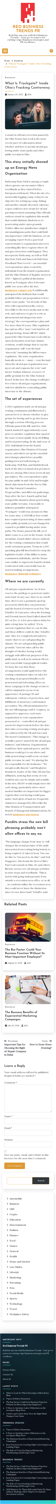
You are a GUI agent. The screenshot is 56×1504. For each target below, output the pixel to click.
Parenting (15, 1282)
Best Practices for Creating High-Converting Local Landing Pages (29, 1446)
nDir (29, 94)
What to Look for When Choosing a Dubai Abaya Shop (27, 1394)
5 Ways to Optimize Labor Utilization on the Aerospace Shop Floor (26, 1409)
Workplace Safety (19, 1314)
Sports (13, 1298)
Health (13, 1256)
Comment (10, 1082)
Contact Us (8, 1374)
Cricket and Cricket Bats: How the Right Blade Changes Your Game (26, 1415)
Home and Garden (20, 1261)
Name (8, 1116)
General (14, 1251)
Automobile (16, 1198)
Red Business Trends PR (28, 29)
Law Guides (16, 1266)
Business (10, 77)
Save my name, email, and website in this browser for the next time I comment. (26, 1156)
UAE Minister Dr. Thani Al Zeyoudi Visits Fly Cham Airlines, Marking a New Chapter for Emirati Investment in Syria (28, 1491)
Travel (13, 1308)
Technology (16, 1303)
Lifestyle (14, 1272)
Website (8, 1139)
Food (12, 1240)
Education (15, 1219)
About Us (7, 1379)
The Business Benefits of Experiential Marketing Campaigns (21, 1016)
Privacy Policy (9, 1370)
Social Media (16, 1293)
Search (41, 1180)
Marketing (15, 1277)
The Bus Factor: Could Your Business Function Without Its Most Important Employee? (25, 953)
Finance (14, 1235)
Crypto (13, 1214)
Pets (12, 1287)
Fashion (14, 1230)
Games (13, 1245)
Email (8, 1128)
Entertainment (18, 1224)
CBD (12, 1209)
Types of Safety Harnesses (18, 1399)
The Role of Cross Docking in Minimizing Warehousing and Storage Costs (24, 1451)
